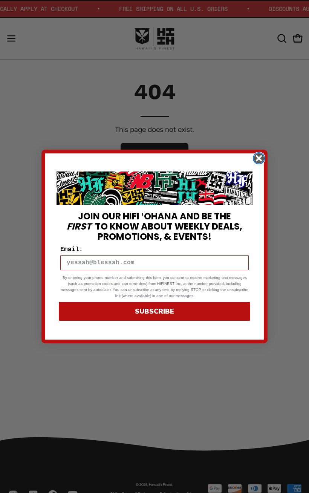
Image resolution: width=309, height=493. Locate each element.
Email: (71, 249)
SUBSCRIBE (154, 311)
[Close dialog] (259, 158)
